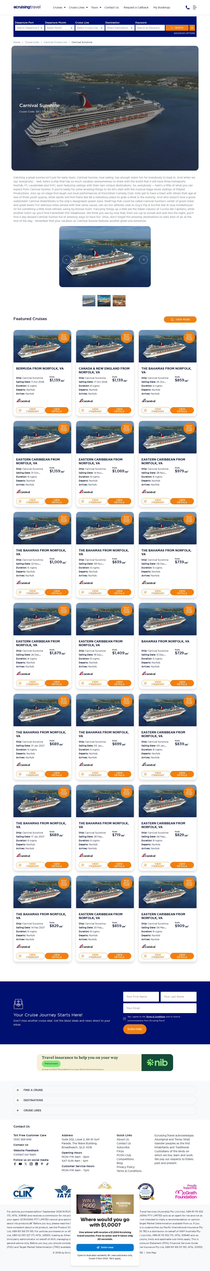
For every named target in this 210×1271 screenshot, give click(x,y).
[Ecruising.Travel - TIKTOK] (47, 1164)
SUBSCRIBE (134, 1029)
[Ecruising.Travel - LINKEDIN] (36, 1164)
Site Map (151, 1252)
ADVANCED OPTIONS (184, 33)
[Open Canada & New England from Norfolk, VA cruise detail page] (105, 346)
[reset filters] (192, 28)
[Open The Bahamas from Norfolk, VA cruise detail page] (168, 346)
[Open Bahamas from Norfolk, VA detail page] (148, 674)
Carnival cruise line (55, 42)
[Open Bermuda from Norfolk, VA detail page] (23, 401)
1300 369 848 (22, 1139)
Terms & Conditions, (155, 1016)
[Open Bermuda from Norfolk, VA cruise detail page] (42, 346)
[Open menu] (195, 7)
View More (183, 319)
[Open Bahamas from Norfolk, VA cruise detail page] (168, 619)
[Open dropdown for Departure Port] (41, 28)
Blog (120, 1163)
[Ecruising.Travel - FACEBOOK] (15, 1164)
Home (16, 42)
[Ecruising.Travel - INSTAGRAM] (31, 1164)
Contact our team (24, 1154)
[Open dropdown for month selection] (71, 28)
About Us (123, 1139)
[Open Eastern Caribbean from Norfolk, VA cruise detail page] (42, 437)
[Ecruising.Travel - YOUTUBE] (20, 1164)
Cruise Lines (32, 42)
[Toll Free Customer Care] (188, 7)
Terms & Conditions (129, 1170)
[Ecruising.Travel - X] (26, 1164)
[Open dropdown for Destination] (131, 28)
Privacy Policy (126, 1167)
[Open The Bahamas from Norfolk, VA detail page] (148, 401)
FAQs (120, 1151)
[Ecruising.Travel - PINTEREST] (42, 1164)
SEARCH (179, 27)
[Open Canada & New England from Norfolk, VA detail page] (86, 401)
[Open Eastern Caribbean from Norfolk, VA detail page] (23, 492)
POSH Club (124, 1155)
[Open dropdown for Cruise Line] (101, 28)
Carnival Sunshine (82, 42)
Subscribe (123, 1147)
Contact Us (124, 1143)
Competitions (125, 1159)
